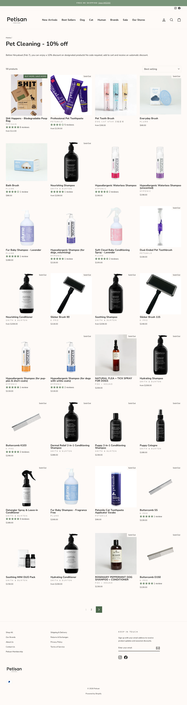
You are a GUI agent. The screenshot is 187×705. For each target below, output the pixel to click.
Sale (125, 20)
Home (8, 37)
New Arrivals (49, 20)
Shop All (9, 632)
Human (102, 20)
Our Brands (10, 637)
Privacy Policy (56, 642)
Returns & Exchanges (59, 637)
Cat (91, 20)
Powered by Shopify (93, 693)
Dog (82, 20)
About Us (9, 642)
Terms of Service (58, 647)
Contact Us (10, 647)
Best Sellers (69, 20)
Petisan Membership (14, 651)
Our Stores (138, 20)
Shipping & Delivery (59, 632)
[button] (13, 127)
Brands (114, 20)
